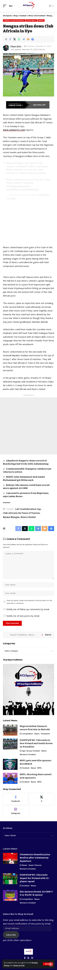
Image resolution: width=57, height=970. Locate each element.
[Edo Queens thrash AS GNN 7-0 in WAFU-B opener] (10, 895)
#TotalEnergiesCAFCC (18, 186)
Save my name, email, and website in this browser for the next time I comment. (29, 601)
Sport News (37, 105)
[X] (41, 799)
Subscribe (11, 934)
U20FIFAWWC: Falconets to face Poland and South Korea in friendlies (36, 743)
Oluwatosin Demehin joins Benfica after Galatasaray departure (35, 857)
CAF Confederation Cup (28, 509)
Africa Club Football (14, 20)
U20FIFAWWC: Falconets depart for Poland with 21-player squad (34, 878)
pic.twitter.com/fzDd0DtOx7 (22, 189)
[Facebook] (15, 799)
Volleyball (45, 734)
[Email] (28, 39)
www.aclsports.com (14, 129)
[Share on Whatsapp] (19, 39)
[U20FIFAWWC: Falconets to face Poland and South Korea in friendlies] (10, 744)
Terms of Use (18, 965)
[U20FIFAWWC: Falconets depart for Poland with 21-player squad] (10, 878)
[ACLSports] (28, 6)
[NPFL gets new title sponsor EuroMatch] (10, 764)
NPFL (39, 768)
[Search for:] (25, 635)
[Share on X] (14, 39)
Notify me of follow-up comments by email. (28, 609)
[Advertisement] (28, 425)
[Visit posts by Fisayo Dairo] (6, 48)
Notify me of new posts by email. (23, 615)
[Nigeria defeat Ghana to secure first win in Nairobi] (10, 730)
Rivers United (28, 517)
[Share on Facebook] (10, 39)
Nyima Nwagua (11, 517)
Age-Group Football (31, 751)
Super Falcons (35, 865)
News (41, 20)
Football (31, 20)
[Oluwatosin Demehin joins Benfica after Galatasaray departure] (10, 858)
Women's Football (28, 754)
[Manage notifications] (51, 964)
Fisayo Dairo (15, 46)
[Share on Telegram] (23, 39)
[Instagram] (15, 811)
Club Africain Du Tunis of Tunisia (21, 513)
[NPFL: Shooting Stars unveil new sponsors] (10, 778)
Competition (27, 734)
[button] (48, 963)
